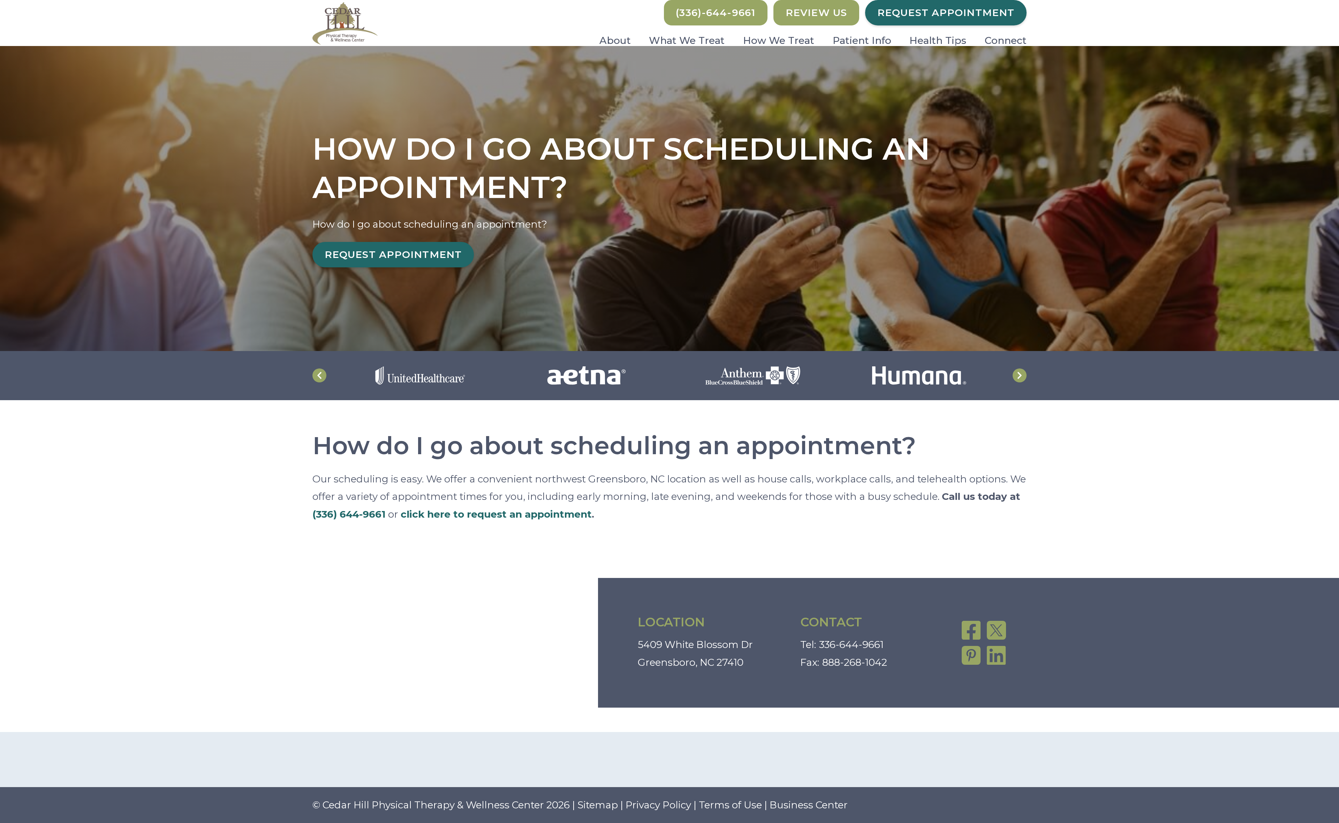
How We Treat (778, 40)
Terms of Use (730, 805)
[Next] (1020, 375)
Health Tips (937, 40)
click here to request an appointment (496, 514)
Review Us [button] (816, 12)
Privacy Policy (658, 805)
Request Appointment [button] (945, 12)
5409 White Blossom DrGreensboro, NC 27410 (695, 653)
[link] (971, 630)
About (615, 40)
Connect (1006, 40)
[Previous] (319, 375)
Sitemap (597, 805)
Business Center (809, 805)
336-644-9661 (851, 644)
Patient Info (862, 40)
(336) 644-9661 (349, 514)
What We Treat (687, 40)
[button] (715, 12)
